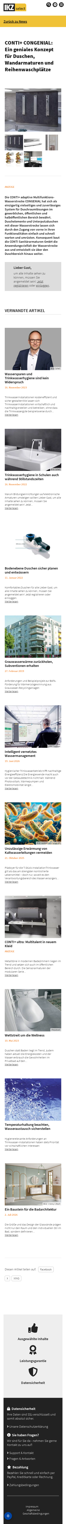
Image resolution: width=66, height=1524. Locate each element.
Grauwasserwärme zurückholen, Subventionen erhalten (29, 663)
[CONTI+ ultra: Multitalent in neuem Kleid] (33, 917)
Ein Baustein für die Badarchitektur (30, 1209)
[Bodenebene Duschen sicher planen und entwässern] (33, 543)
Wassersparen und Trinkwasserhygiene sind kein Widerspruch (27, 378)
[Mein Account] (55, 5)
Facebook (46, 1269)
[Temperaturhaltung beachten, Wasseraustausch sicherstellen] (33, 1099)
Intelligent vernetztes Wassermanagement (21, 753)
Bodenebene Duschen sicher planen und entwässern (31, 570)
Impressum (32, 1506)
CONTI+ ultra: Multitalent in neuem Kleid (30, 944)
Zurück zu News (15, 21)
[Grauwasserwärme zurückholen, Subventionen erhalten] (33, 636)
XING (16, 1278)
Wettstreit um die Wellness (25, 1035)
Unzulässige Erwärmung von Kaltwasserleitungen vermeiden (28, 850)
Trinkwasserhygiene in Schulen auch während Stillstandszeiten (32, 477)
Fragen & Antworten (22, 1459)
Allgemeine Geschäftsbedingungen (36, 1511)
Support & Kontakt (21, 1453)
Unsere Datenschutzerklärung (28, 1426)
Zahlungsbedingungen (24, 1485)
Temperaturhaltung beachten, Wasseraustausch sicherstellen (27, 1126)
